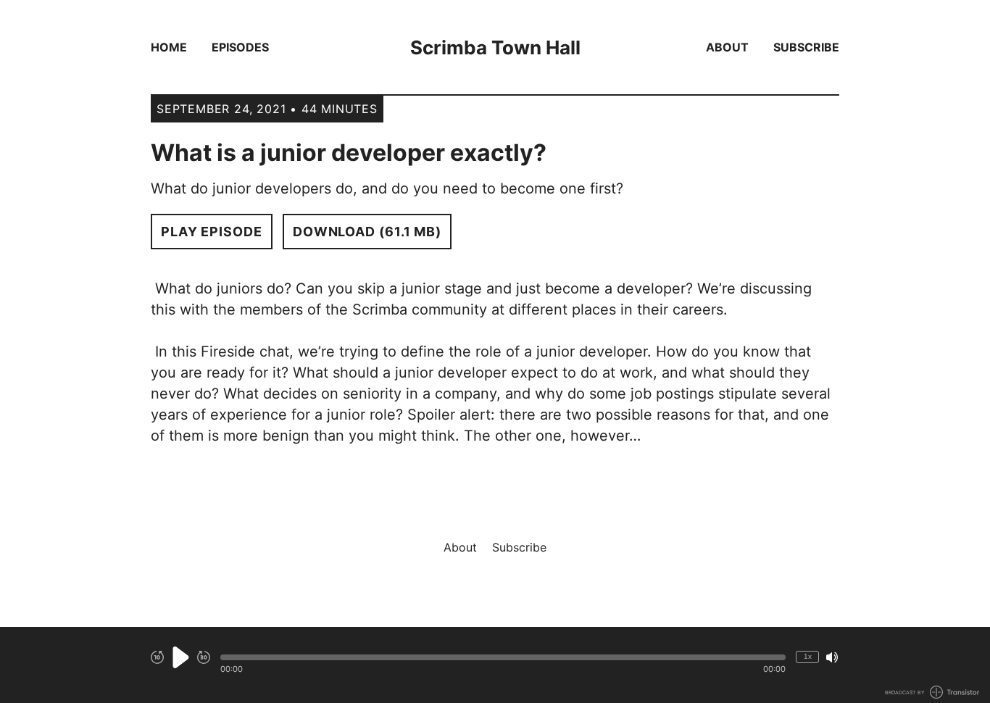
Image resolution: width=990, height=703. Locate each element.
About (727, 47)
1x (808, 656)
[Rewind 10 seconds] (157, 657)
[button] (503, 657)
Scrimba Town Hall (495, 47)
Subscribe (806, 47)
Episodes (240, 47)
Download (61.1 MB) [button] (367, 231)
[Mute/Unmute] (832, 657)
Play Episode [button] (211, 231)
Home (169, 47)
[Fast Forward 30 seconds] (203, 657)
